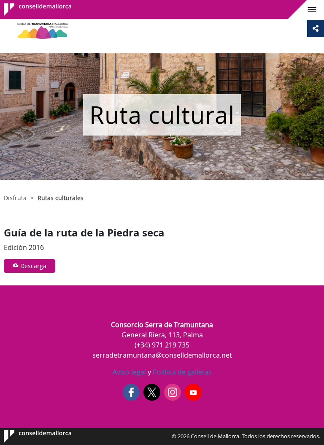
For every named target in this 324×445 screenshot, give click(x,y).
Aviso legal (129, 372)
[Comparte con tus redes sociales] (315, 28)
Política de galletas (181, 372)
